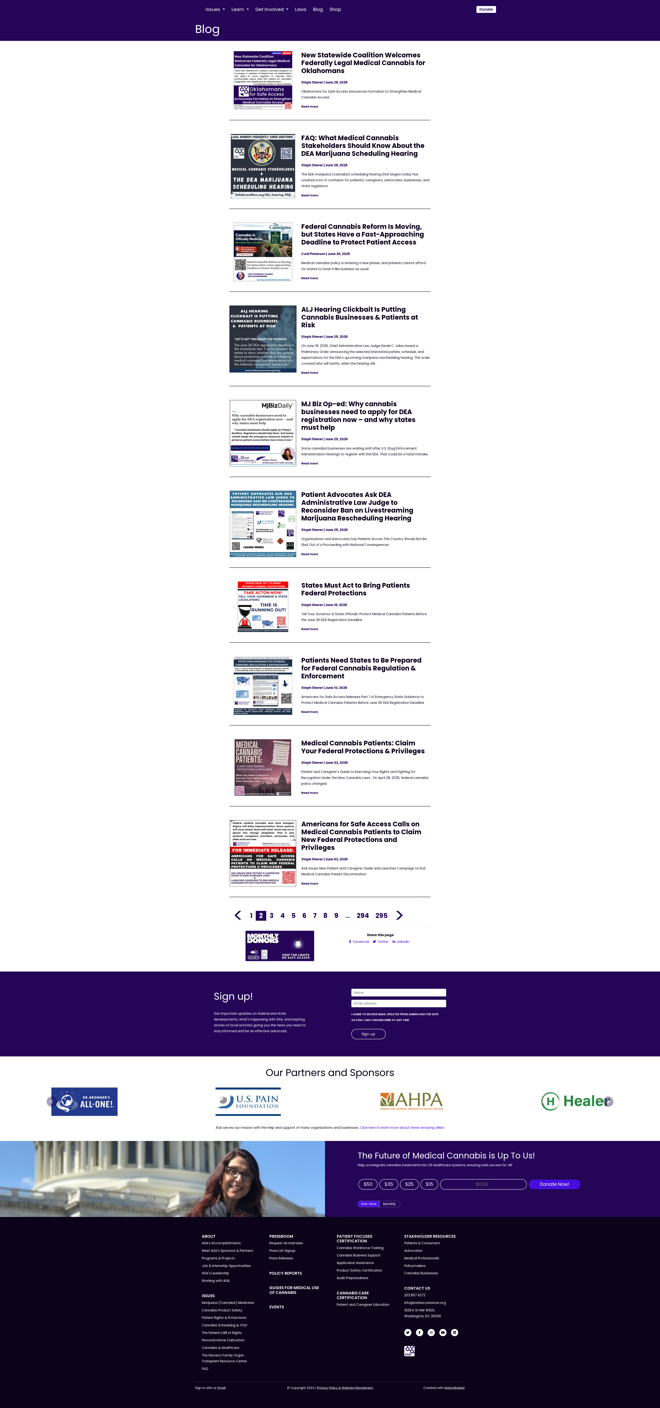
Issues (213, 9)
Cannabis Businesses (421, 1273)
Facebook (360, 941)
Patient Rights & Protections (224, 1317)
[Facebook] (419, 1332)
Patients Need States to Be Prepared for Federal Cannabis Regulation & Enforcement (361, 668)
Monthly (389, 1204)
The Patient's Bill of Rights (222, 1333)
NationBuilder (454, 1388)
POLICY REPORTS (285, 1273)
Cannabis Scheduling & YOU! (224, 1325)
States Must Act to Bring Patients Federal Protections (355, 589)
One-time (369, 1204)
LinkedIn (402, 941)
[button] (52, 1101)
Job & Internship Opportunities (226, 1265)
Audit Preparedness (352, 1278)
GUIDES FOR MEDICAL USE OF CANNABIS (294, 1290)
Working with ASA (216, 1280)
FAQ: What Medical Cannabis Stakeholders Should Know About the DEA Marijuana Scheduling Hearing (363, 145)
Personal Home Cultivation (223, 1340)
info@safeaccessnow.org (425, 1302)
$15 (429, 1184)
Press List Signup (282, 1250)
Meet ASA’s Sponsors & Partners (227, 1250)
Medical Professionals (421, 1258)
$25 (409, 1184)
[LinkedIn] (454, 1332)
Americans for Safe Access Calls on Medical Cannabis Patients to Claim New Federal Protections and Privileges (361, 835)
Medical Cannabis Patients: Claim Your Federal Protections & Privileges (363, 747)
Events (276, 1307)
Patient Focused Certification (354, 1239)
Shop (335, 9)
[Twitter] (407, 1332)
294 (363, 915)
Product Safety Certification (359, 1270)
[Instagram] (431, 1332)
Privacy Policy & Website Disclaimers (345, 1388)
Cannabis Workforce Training (360, 1248)
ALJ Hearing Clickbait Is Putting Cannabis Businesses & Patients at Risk (359, 317)
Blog (318, 9)
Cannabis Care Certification (353, 1295)
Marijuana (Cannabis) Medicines (228, 1302)
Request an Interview (286, 1243)
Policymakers (415, 1265)
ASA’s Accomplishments (221, 1243)
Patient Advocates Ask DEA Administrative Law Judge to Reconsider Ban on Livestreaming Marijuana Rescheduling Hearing (357, 506)
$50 (368, 1184)
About (209, 1236)
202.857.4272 (414, 1295)
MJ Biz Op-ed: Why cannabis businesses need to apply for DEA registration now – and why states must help (358, 415)
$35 (388, 1184)
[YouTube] (443, 1332)
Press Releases (281, 1258)
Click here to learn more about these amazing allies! (402, 1127)
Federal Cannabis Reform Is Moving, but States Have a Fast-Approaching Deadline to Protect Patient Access (362, 234)
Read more (309, 106)
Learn (238, 9)
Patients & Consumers (422, 1243)
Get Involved (270, 9)
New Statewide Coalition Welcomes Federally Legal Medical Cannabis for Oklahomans (363, 63)
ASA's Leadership (215, 1273)
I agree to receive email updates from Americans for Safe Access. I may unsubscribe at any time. (394, 1017)
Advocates (413, 1250)
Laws (300, 9)
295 (382, 915)
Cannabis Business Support (359, 1255)
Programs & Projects (218, 1258)
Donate (486, 9)
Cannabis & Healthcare (220, 1347)
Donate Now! (554, 1184)
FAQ (205, 1368)
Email (221, 1388)
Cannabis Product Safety (222, 1310)
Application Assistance (355, 1263)
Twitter (382, 941)
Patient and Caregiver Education (363, 1304)
